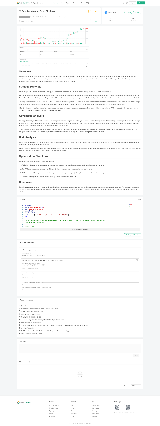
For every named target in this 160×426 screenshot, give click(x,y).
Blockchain (95, 413)
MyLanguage (53, 411)
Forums (75, 3)
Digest (68, 3)
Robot (72, 405)
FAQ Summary (53, 408)
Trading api (95, 411)
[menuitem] (48, 3)
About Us (52, 416)
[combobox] (135, 386)
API (81, 3)
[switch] (137, 260)
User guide (95, 408)
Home (48, 3)
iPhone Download (118, 412)
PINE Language (54, 405)
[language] (123, 2)
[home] (23, 3)
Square (55, 3)
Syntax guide (96, 405)
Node (72, 411)
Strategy (73, 408)
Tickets (73, 416)
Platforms (73, 413)
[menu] (83, 3)
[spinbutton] (80, 269)
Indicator (95, 416)
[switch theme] (126, 2)
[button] (21, 250)
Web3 (51, 413)
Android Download (129, 412)
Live (62, 3)
